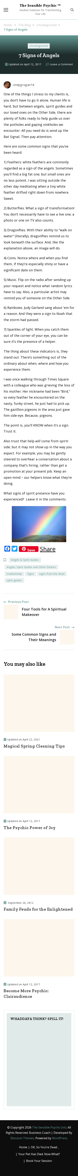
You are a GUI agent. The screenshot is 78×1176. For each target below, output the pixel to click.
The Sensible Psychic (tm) (49, 1127)
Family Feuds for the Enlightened (38, 909)
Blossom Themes (22, 1138)
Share (48, 549)
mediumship (14, 573)
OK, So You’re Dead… (45, 1147)
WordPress (59, 1138)
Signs (30, 573)
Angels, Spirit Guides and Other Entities (31, 567)
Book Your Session (39, 1161)
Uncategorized (39, 45)
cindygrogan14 (23, 85)
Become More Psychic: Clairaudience (26, 993)
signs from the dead (52, 573)
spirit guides (14, 580)
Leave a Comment (61, 64)
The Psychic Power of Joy (30, 827)
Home (23, 1147)
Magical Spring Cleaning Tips (34, 746)
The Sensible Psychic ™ (40, 6)
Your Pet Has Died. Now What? (39, 1154)
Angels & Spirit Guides (25, 560)
